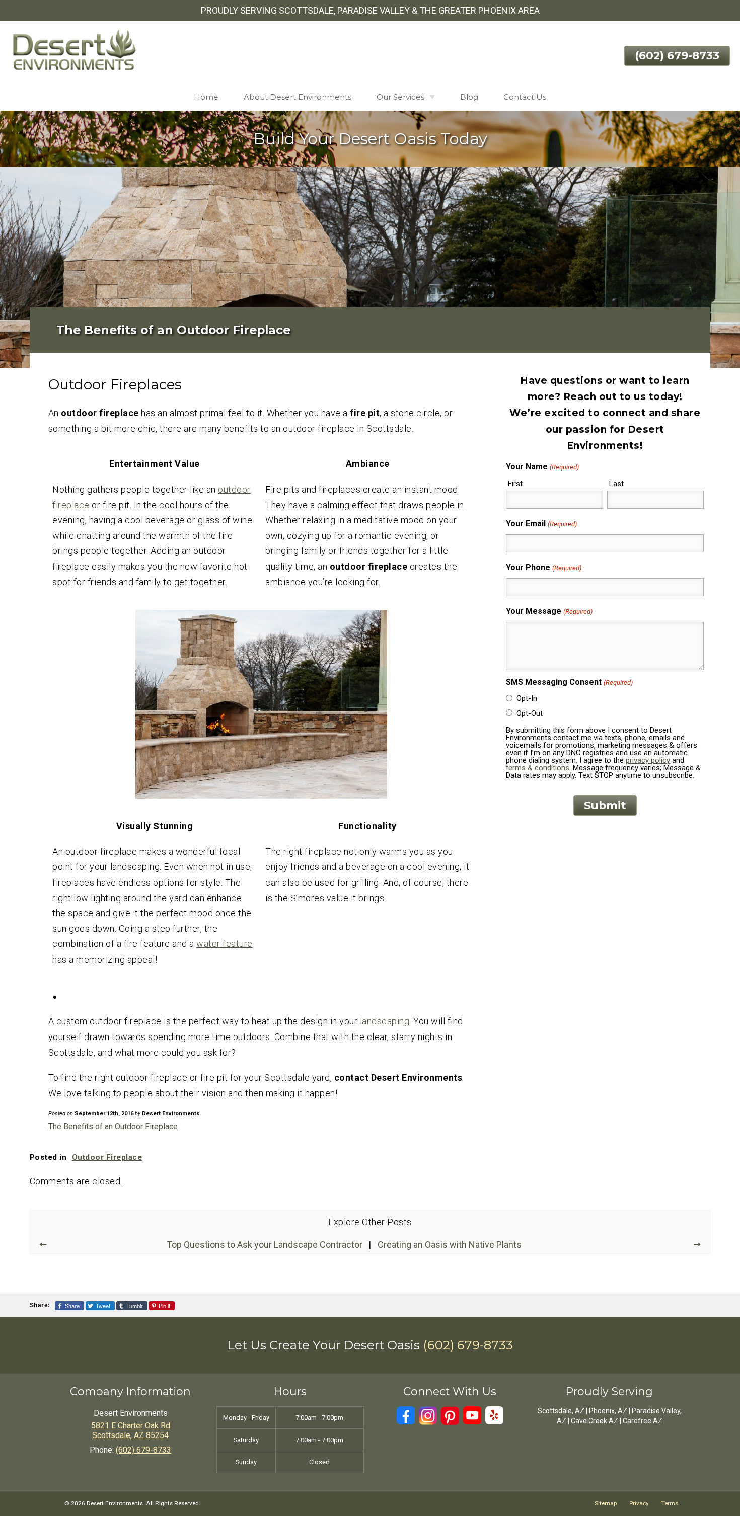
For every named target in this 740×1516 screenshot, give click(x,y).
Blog (469, 97)
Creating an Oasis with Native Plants (450, 1244)
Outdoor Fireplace (107, 1157)
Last (616, 483)
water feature (224, 943)
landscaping (385, 1021)
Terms (669, 1503)
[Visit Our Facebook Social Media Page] (406, 1415)
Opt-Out (529, 713)
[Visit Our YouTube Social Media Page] (472, 1415)
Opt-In (526, 698)
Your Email (541, 523)
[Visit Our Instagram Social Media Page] (428, 1415)
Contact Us (524, 97)
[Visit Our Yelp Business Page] (494, 1415)
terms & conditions (537, 767)
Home (206, 97)
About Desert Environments (297, 97)
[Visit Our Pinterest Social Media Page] (450, 1415)
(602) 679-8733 (677, 55)
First (515, 483)
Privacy (639, 1503)
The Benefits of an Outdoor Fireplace (113, 1126)
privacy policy (648, 760)
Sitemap (606, 1503)
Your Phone (543, 567)
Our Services (400, 97)
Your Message (549, 611)
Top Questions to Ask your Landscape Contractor (264, 1244)
